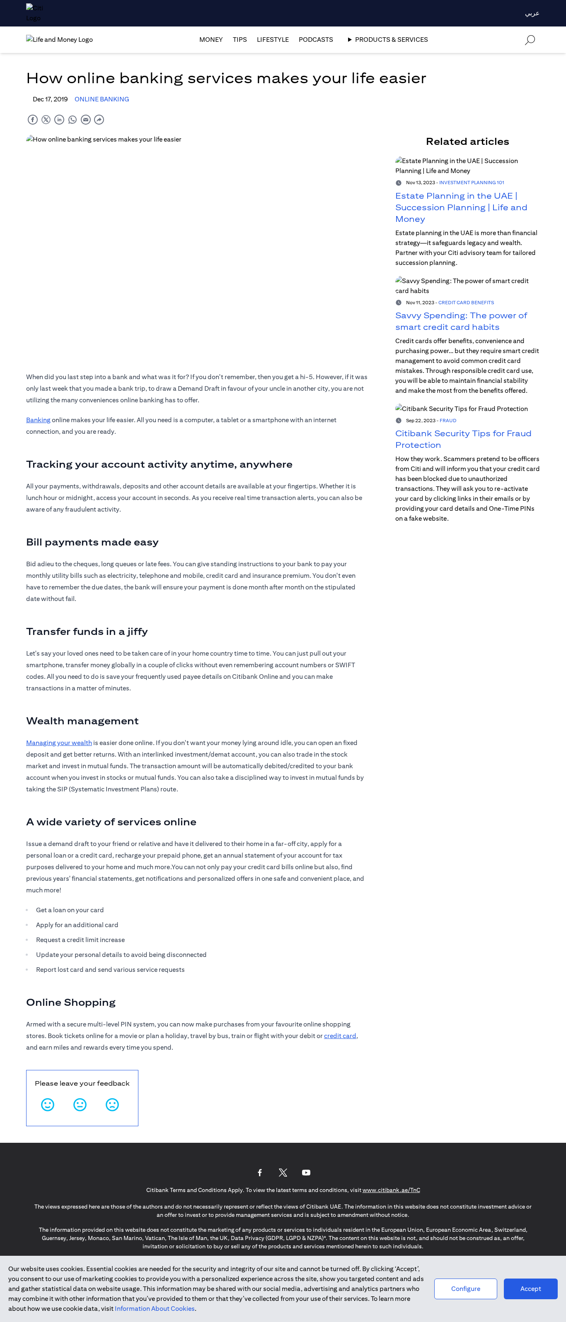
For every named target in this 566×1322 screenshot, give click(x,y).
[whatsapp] (72, 119)
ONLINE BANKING (102, 99)
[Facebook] (260, 1173)
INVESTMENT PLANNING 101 (471, 182)
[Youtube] (306, 1173)
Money (211, 39)
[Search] (530, 39)
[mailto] (86, 119)
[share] (99, 119)
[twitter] (46, 119)
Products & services (391, 39)
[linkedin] (59, 119)
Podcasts (316, 39)
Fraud (448, 420)
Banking (38, 420)
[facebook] (33, 119)
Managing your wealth (59, 743)
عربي (532, 13)
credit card (340, 1036)
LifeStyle (273, 39)
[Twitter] (283, 1173)
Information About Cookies (155, 1308)
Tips (240, 39)
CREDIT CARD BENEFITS (466, 302)
